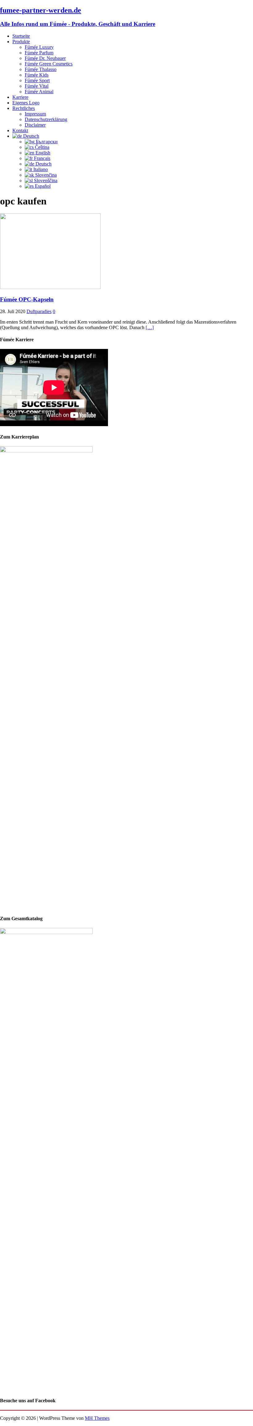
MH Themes (97, 1418)
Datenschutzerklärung (46, 119)
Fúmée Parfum (39, 52)
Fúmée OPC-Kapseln (27, 299)
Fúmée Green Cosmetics (49, 63)
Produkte (21, 41)
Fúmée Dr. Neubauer (45, 58)
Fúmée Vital (36, 86)
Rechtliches (23, 108)
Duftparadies (39, 311)
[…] (150, 327)
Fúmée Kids (36, 75)
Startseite (21, 36)
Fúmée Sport (37, 80)
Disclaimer (35, 125)
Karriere (20, 97)
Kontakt (20, 130)
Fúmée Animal (39, 91)
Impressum (35, 113)
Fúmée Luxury (39, 47)
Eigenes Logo (25, 102)
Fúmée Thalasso (40, 69)
